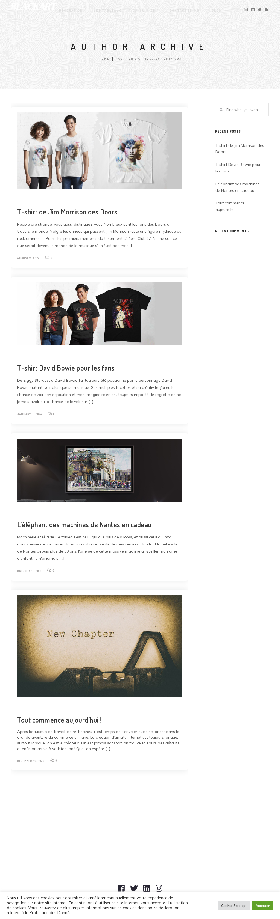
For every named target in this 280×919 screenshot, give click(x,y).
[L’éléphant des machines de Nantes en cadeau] (99, 470)
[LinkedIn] (147, 890)
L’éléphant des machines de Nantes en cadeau (84, 524)
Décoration (71, 10)
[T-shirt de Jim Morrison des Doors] (99, 150)
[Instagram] (159, 890)
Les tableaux (107, 10)
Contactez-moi (185, 10)
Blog (216, 10)
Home (104, 59)
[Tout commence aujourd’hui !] (99, 646)
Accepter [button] (263, 905)
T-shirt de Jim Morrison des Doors (67, 211)
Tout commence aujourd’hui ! (59, 719)
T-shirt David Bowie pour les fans (66, 367)
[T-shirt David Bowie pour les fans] (99, 314)
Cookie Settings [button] (233, 905)
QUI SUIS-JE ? (145, 10)
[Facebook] (121, 890)
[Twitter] (134, 890)
